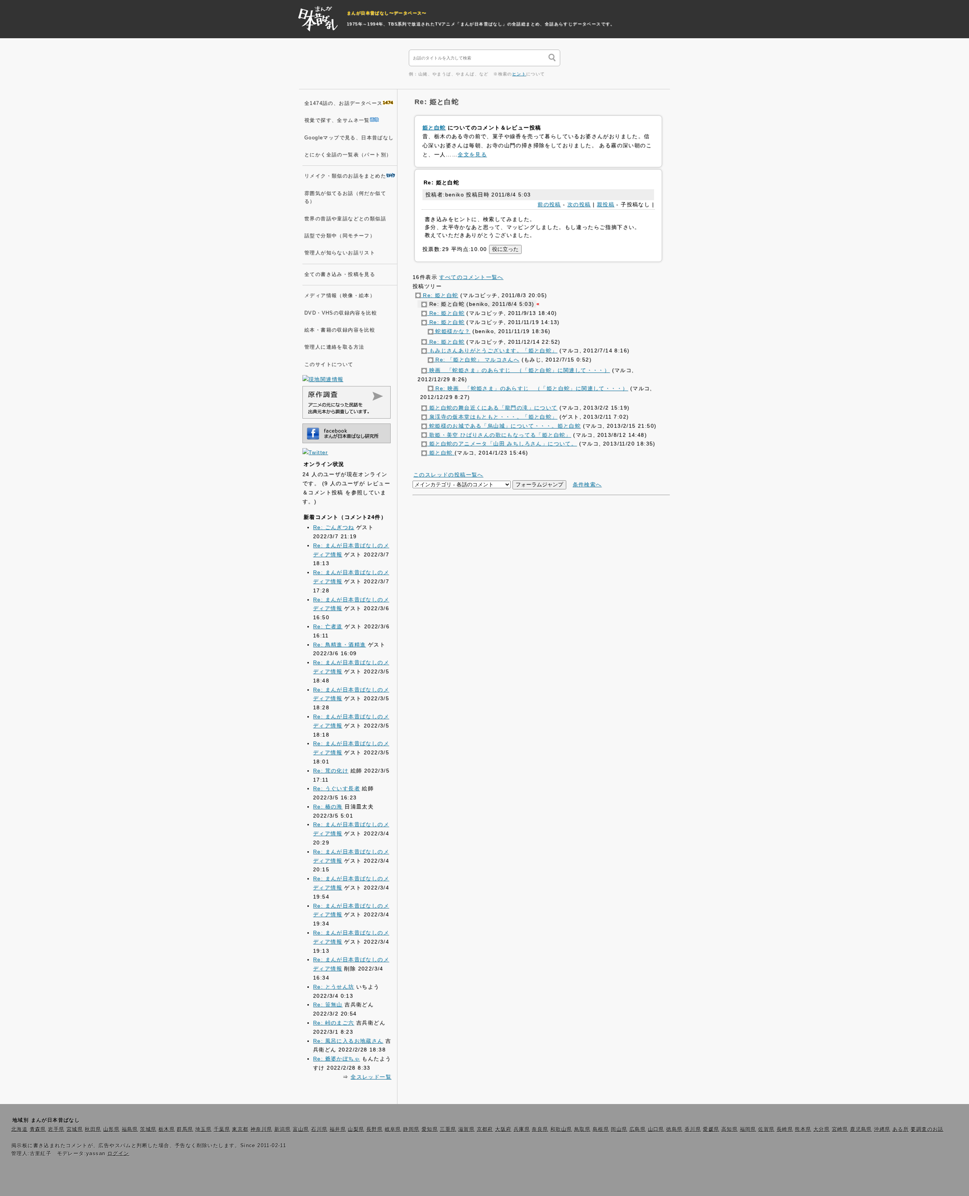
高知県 (729, 1129)
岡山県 (619, 1129)
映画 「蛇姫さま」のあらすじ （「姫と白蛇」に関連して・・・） (518, 370)
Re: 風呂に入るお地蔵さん (348, 1041)
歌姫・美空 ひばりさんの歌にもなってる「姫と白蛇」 (499, 435)
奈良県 (540, 1129)
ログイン (118, 1153)
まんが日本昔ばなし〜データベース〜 (387, 13)
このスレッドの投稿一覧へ (448, 475)
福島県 (130, 1129)
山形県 (111, 1129)
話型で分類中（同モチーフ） (339, 235)
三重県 (448, 1129)
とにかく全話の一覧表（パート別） (347, 154)
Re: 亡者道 (328, 626)
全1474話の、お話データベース (343, 103)
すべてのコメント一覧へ (471, 277)
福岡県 (748, 1129)
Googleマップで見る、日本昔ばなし (349, 137)
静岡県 (411, 1129)
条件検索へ (587, 484)
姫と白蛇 (434, 128)
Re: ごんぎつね (333, 527)
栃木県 (167, 1129)
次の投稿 (579, 204)
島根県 (601, 1129)
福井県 (338, 1129)
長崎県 (785, 1129)
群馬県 (185, 1129)
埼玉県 (203, 1129)
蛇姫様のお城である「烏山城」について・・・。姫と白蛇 (504, 426)
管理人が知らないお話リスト (339, 252)
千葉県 (222, 1129)
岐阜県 (393, 1129)
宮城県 (75, 1129)
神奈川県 (262, 1129)
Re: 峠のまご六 (333, 1023)
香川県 (693, 1129)
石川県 (319, 1129)
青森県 (38, 1129)
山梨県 (356, 1129)
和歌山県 (561, 1129)
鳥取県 (582, 1129)
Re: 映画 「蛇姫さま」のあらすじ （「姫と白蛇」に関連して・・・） (530, 388)
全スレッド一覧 (371, 1077)
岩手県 (56, 1129)
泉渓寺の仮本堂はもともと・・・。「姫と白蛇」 (492, 417)
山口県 (656, 1129)
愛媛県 (711, 1129)
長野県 (374, 1129)
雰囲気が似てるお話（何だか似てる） (345, 197)
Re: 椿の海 (328, 807)
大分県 (821, 1129)
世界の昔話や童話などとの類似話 (345, 218)
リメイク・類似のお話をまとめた (345, 176)
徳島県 (674, 1129)
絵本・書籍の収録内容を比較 (339, 330)
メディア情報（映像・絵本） (339, 295)
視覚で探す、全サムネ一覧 (337, 120)
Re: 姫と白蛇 (439, 295)
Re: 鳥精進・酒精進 (339, 645)
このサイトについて (329, 364)
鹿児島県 (861, 1129)
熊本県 (803, 1129)
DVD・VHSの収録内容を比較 (340, 313)
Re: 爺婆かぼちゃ (336, 1059)
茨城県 (148, 1129)
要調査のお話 (927, 1129)
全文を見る (472, 154)
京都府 (485, 1129)
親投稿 (605, 204)
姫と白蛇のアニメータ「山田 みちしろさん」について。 (502, 444)
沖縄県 (882, 1129)
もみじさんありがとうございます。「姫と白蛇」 (492, 350)
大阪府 (503, 1129)
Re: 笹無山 (328, 1004)
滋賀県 (466, 1129)
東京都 (240, 1129)
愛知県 (430, 1129)
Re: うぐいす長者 (336, 788)
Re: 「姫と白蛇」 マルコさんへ (476, 360)
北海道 (19, 1129)
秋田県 (93, 1129)
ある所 (901, 1129)
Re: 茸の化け (330, 771)
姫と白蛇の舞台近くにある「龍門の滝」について (492, 408)
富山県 (301, 1129)
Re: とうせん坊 (333, 987)
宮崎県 (840, 1129)
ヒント (519, 74)
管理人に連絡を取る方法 (334, 347)
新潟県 (282, 1129)
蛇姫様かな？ (451, 331)
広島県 (637, 1129)
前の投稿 (549, 204)
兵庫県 (522, 1129)
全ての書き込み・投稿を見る (339, 274)
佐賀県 (766, 1129)
